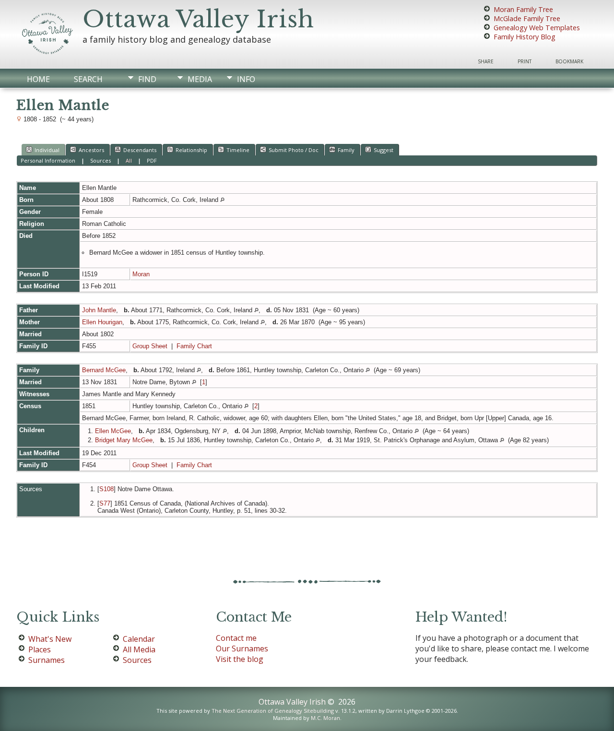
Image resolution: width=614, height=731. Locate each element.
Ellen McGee (113, 431)
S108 (106, 489)
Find (147, 79)
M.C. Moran (325, 717)
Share (486, 61)
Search (88, 79)
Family (346, 149)
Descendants (139, 149)
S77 (104, 503)
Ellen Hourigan (102, 322)
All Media (139, 649)
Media (200, 79)
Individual (47, 149)
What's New (49, 639)
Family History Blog (524, 36)
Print (524, 61)
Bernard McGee (104, 370)
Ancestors (91, 149)
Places (39, 649)
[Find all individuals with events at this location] (222, 199)
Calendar (139, 639)
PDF (152, 160)
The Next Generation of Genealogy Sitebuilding (273, 710)
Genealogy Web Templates (537, 27)
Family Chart (194, 346)
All (129, 160)
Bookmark (569, 61)
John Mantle (99, 310)
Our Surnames (242, 648)
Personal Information (48, 160)
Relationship (191, 149)
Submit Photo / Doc (294, 149)
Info (246, 79)
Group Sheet (149, 346)
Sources (100, 160)
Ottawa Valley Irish (198, 19)
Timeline (237, 149)
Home (38, 79)
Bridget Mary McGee (124, 440)
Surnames (46, 660)
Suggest (383, 149)
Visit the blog (239, 659)
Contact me (236, 638)
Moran (141, 274)
